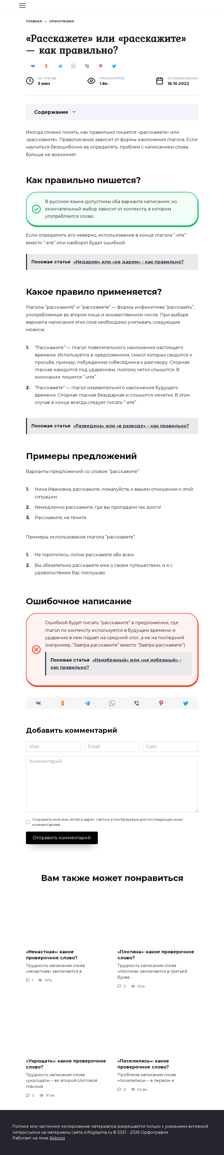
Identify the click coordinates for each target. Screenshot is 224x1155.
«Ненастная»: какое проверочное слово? (51, 954)
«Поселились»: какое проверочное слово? (143, 1064)
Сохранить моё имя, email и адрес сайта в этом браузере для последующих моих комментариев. (107, 822)
